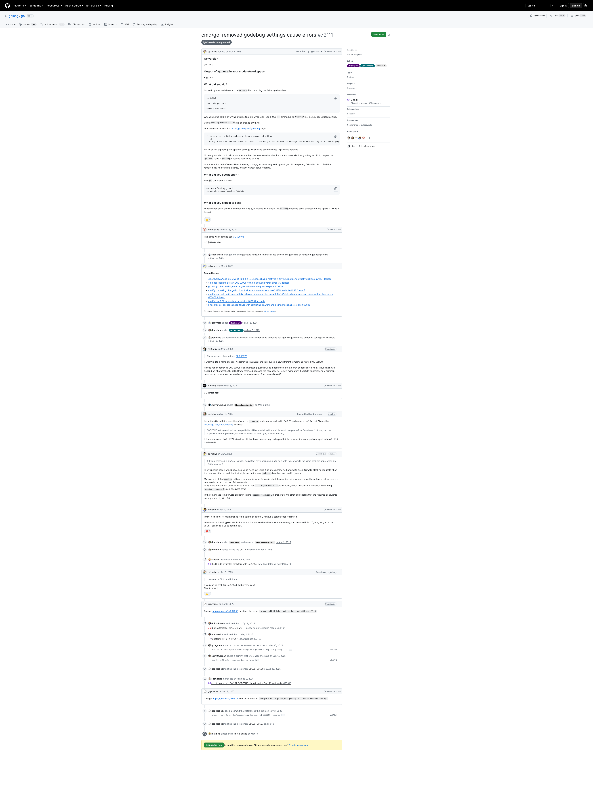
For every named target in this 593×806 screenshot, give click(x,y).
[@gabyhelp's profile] (204, 266)
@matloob (213, 392)
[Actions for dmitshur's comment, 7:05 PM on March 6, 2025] (339, 414)
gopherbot (213, 604)
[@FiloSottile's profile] (204, 349)
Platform (19, 5)
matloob (212, 509)
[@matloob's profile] (204, 509)
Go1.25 (243, 549)
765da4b (333, 649)
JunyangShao (215, 385)
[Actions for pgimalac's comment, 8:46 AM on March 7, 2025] (339, 454)
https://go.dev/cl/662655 (225, 611)
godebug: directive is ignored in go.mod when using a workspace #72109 (245, 286)
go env (209, 77)
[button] (335, 98)
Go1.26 (260, 668)
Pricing (108, 5)
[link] (215, 254)
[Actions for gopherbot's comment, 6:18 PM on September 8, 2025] (339, 691)
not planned (241, 733)
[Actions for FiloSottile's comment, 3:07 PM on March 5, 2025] (339, 349)
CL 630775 (238, 236)
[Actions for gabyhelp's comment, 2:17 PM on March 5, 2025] (339, 266)
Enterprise (92, 5)
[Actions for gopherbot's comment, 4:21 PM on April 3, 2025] (339, 604)
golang (14, 16)
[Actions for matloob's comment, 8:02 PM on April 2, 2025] (339, 509)
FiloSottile (212, 349)
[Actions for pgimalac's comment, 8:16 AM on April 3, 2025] (339, 572)
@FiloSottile (214, 242)
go (23, 16)
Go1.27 (260, 723)
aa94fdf (333, 715)
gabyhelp (212, 266)
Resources (53, 5)
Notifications (539, 16)
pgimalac (212, 51)
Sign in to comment (299, 745)
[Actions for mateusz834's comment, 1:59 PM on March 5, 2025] (339, 229)
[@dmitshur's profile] (204, 414)
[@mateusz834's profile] (204, 229)
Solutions (35, 5)
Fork (559, 16)
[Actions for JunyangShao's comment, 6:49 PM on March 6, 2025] (339, 385)
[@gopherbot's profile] (204, 604)
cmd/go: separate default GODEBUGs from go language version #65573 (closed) (249, 282)
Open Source (73, 5)
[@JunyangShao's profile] (204, 385)
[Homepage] (7, 5)
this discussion (269, 311)
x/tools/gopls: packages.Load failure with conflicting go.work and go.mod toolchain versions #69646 (259, 304)
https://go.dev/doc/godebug (245, 128)
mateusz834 (214, 229)
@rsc (228, 522)
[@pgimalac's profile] (204, 51)
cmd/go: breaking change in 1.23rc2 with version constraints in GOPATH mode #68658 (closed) (256, 290)
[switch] (207, 219)
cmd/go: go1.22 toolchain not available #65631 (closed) (236, 301)
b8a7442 (333, 660)
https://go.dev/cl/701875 (225, 698)
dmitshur (212, 414)
